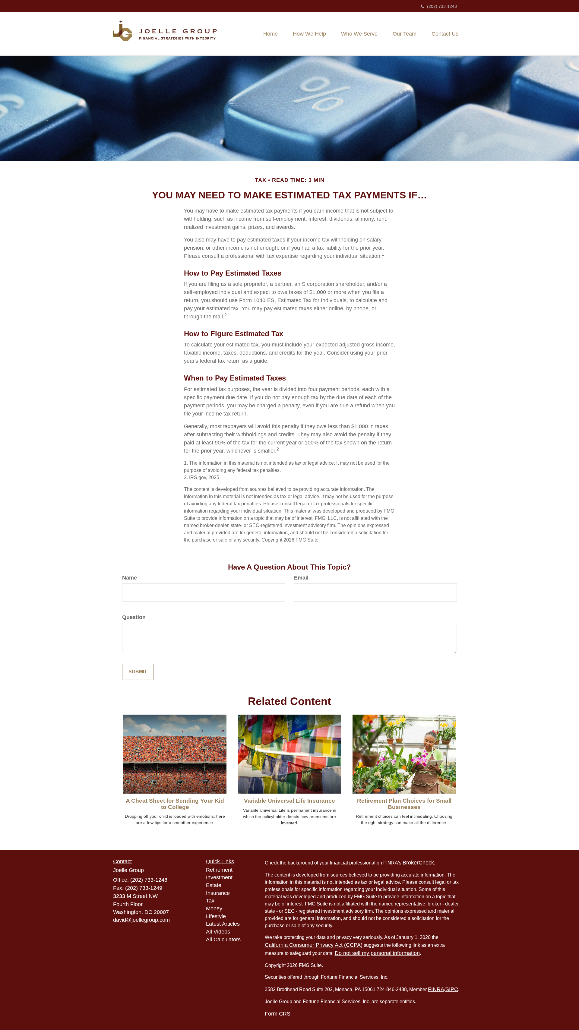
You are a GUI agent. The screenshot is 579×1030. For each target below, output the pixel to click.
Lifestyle (216, 916)
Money (214, 908)
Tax (210, 901)
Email (301, 578)
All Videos (218, 932)
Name (129, 578)
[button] (309, 33)
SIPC (451, 989)
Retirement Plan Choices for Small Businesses (404, 804)
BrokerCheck (418, 863)
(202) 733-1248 (442, 6)
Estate (213, 885)
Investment (219, 877)
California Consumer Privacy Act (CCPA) (313, 945)
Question (134, 617)
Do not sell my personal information (377, 953)
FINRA (436, 989)
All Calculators (223, 940)
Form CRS (277, 1014)
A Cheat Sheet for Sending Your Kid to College (175, 804)
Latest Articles (223, 924)
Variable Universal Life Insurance (289, 801)
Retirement (219, 870)
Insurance (218, 893)
